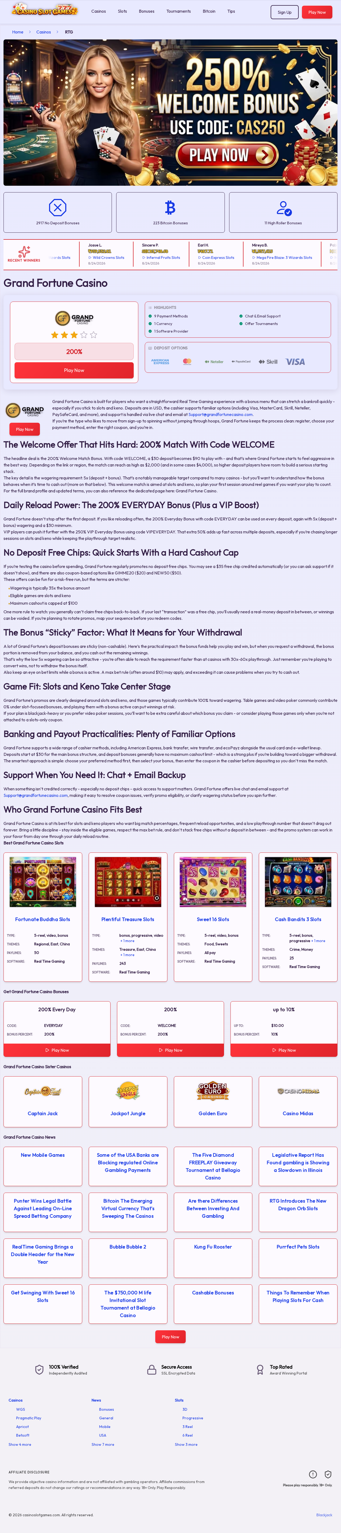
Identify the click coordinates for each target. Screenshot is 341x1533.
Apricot (22, 1426)
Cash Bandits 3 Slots (298, 919)
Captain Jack (43, 1113)
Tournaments (178, 11)
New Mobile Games (43, 1155)
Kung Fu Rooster (213, 1247)
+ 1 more (127, 940)
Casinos (98, 11)
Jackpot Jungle (128, 1113)
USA (102, 1435)
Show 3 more (186, 1444)
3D (184, 1409)
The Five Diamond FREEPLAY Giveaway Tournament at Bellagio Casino (213, 1166)
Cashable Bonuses (213, 1293)
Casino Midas (298, 1113)
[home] (45, 19)
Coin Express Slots (203, 257)
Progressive (192, 1418)
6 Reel (187, 1435)
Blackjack (324, 1514)
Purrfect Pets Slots (298, 1247)
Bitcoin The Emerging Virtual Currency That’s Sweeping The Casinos (127, 1208)
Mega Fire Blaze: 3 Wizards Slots (269, 257)
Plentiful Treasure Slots (128, 919)
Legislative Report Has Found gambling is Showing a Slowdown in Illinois (298, 1162)
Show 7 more (103, 1444)
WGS (20, 1409)
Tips (231, 11)
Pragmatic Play (28, 1418)
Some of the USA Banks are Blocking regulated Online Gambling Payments (128, 1162)
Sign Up (285, 12)
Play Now (317, 12)
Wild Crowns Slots (93, 257)
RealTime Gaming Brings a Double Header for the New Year (42, 1254)
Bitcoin (209, 11)
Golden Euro (213, 1113)
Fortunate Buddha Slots (42, 919)
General (106, 1418)
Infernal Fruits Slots (147, 257)
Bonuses (146, 11)
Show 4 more (20, 1444)
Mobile (105, 1426)
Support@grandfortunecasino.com (220, 414)
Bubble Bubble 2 (128, 1247)
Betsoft (22, 1435)
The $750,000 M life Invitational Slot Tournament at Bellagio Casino (128, 1304)
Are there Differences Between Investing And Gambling (213, 1208)
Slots (122, 11)
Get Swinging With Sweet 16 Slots (43, 1296)
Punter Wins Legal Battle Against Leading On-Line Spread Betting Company (43, 1208)
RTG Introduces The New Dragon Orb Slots (298, 1204)
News (96, 1400)
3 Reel (187, 1426)
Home (17, 32)
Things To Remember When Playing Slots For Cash (298, 1296)
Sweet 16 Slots (213, 919)
